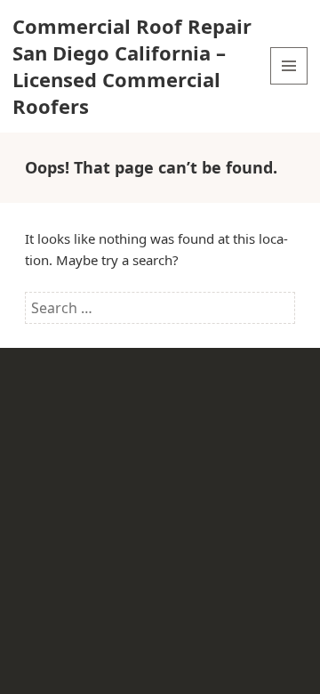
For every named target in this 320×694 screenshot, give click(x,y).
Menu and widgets (289, 84)
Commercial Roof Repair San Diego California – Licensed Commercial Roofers (132, 65)
